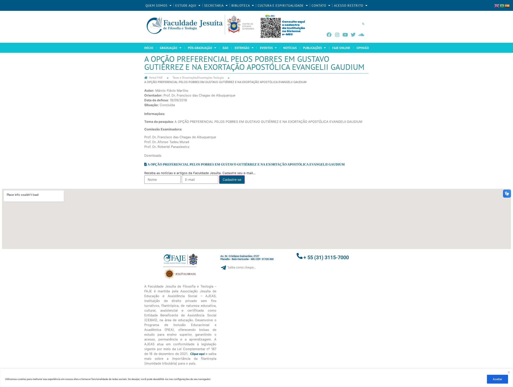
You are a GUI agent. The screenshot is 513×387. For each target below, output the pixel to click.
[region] (256, 378)
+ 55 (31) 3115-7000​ (326, 257)
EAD (225, 48)
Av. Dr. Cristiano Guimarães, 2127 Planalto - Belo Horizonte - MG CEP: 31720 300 (247, 258)
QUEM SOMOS (156, 5)
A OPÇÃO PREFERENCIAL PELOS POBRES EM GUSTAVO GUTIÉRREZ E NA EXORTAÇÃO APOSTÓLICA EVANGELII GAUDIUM (246, 164)
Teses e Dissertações (185, 77)
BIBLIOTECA (240, 5)
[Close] (508, 372)
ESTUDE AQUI (185, 5)
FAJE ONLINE (341, 48)
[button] (363, 24)
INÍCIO (148, 48)
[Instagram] (337, 35)
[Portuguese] (502, 5)
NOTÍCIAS (290, 48)
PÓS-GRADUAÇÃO (200, 48)
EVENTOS (266, 48)
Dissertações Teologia (210, 77)
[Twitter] (353, 35)
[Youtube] (345, 35)
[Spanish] (507, 5)
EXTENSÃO (242, 48)
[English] (497, 5)
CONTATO (319, 5)
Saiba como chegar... (242, 267)
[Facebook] (329, 35)
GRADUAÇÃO (168, 48)
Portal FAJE (156, 77)
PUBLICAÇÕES (312, 48)
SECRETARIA (214, 5)
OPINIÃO (362, 48)
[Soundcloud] (361, 35)
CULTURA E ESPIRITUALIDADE (281, 5)
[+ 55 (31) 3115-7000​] (300, 256)
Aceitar (497, 379)
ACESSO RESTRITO (348, 5)
